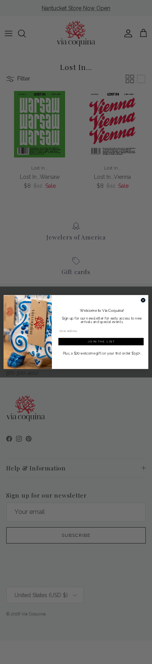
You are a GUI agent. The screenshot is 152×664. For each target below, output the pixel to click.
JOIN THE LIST (101, 341)
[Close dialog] (143, 300)
